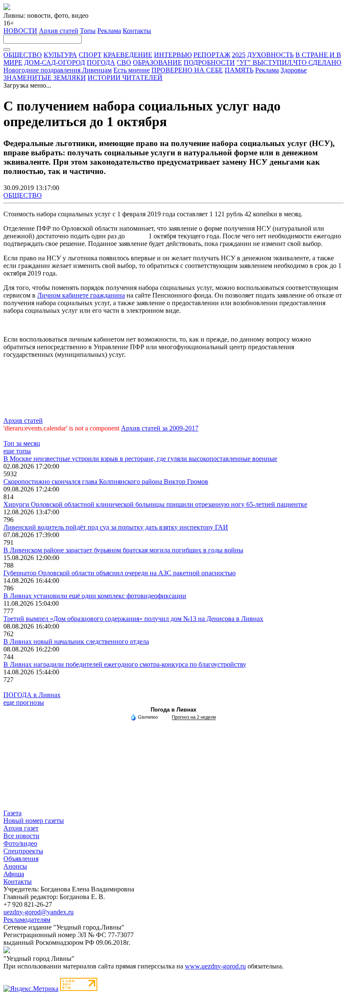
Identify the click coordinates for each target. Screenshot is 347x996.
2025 (238, 54)
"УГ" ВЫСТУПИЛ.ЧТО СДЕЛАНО (289, 62)
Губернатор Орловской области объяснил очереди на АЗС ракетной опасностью (119, 573)
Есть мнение (131, 70)
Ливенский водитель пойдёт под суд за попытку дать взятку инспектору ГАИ (115, 527)
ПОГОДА (101, 62)
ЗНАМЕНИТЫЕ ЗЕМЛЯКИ (44, 77)
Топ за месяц (21, 443)
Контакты (137, 30)
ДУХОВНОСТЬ (270, 54)
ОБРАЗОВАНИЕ (157, 62)
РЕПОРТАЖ (211, 54)
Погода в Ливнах (173, 709)
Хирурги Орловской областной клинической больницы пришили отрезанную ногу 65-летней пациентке (155, 504)
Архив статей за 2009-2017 (159, 428)
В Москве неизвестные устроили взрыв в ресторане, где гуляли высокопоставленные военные (140, 458)
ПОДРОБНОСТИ (209, 62)
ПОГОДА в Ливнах (32, 694)
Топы (88, 30)
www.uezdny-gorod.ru (215, 966)
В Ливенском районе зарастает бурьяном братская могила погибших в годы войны (123, 550)
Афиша (13, 873)
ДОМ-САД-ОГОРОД (54, 62)
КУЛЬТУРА (60, 54)
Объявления (21, 858)
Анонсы (15, 866)
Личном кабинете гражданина (81, 295)
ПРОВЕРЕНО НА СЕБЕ (187, 70)
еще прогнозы (23, 702)
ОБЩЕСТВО (22, 54)
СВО (124, 62)
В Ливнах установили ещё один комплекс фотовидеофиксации (94, 595)
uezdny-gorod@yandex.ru (38, 912)
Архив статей (58, 30)
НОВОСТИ (20, 30)
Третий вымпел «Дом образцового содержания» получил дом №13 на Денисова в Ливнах (133, 618)
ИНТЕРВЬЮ (173, 54)
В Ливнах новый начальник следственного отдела (76, 641)
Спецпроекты (23, 851)
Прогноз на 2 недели (194, 717)
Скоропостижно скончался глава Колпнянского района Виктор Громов (105, 481)
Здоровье (294, 70)
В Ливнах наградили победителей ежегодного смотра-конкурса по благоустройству (124, 664)
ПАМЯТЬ (239, 70)
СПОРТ (90, 54)
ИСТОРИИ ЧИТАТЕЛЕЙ (125, 77)
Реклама (109, 30)
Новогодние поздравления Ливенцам (57, 70)
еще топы (17, 451)
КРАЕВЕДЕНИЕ (127, 54)
